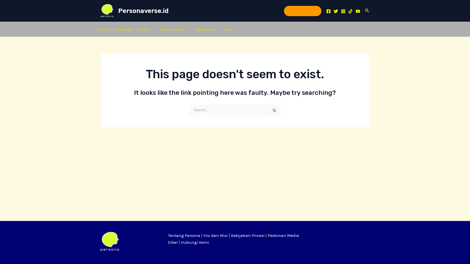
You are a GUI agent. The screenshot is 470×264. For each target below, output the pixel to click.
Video (229, 29)
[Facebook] (328, 11)
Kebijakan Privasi (248, 235)
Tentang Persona (184, 235)
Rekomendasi (173, 29)
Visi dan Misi (215, 235)
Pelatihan (205, 29)
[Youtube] (358, 11)
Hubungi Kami (195, 242)
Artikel (143, 29)
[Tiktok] (350, 11)
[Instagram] (343, 11)
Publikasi (123, 29)
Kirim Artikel (302, 11)
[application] (152, 29)
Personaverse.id (143, 11)
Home (103, 29)
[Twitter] (336, 11)
